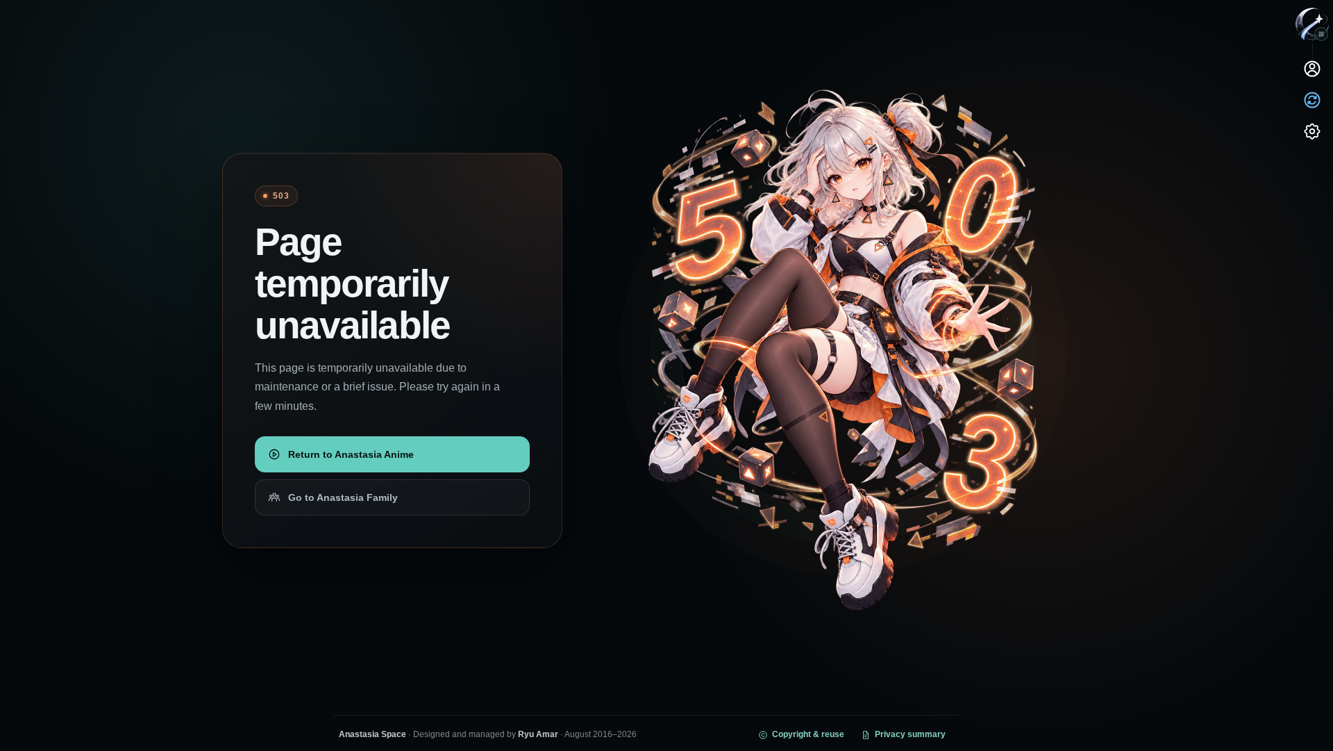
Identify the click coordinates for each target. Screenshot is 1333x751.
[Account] (1312, 69)
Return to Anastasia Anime (351, 454)
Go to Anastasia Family (343, 497)
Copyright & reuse (808, 734)
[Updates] (1312, 100)
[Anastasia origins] (1321, 34)
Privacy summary (910, 734)
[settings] (1312, 131)
